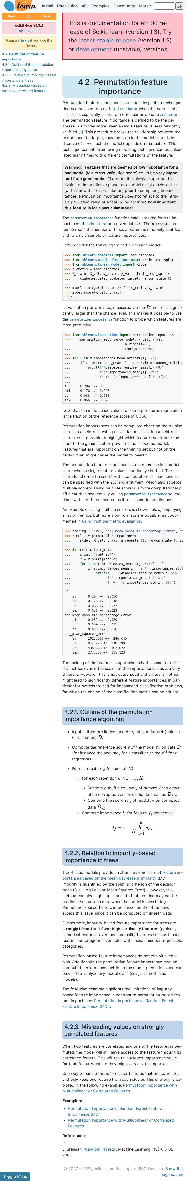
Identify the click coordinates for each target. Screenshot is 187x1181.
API (85, 5)
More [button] (144, 5)
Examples (101, 5)
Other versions (29, 31)
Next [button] (46, 16)
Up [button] (29, 16)
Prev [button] (11, 16)
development (94, 49)
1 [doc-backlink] (64, 1143)
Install (47, 5)
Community (124, 5)
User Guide (67, 5)
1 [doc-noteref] (80, 131)
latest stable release (107, 40)
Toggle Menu (15, 1176)
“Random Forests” (100, 1149)
